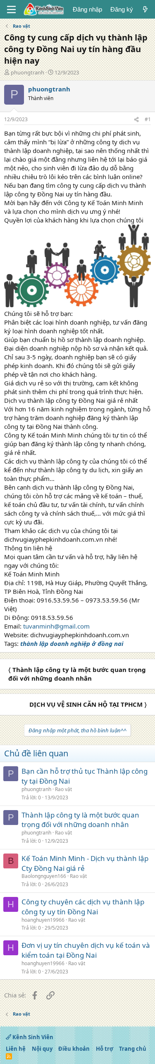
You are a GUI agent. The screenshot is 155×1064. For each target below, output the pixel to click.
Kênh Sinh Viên (32, 1037)
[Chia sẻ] (136, 119)
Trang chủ (132, 1048)
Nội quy (42, 1048)
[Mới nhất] (145, 9)
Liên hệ (16, 1048)
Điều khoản (74, 1048)
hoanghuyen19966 (42, 919)
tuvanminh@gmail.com (56, 626)
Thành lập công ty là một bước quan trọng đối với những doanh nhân (80, 820)
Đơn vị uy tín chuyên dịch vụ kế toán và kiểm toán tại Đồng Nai (85, 950)
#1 (148, 119)
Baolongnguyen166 (43, 876)
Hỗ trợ (104, 1048)
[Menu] (11, 9)
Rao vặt (63, 789)
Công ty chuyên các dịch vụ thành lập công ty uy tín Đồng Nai (82, 906)
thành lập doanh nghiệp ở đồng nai (71, 643)
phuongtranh (27, 72)
